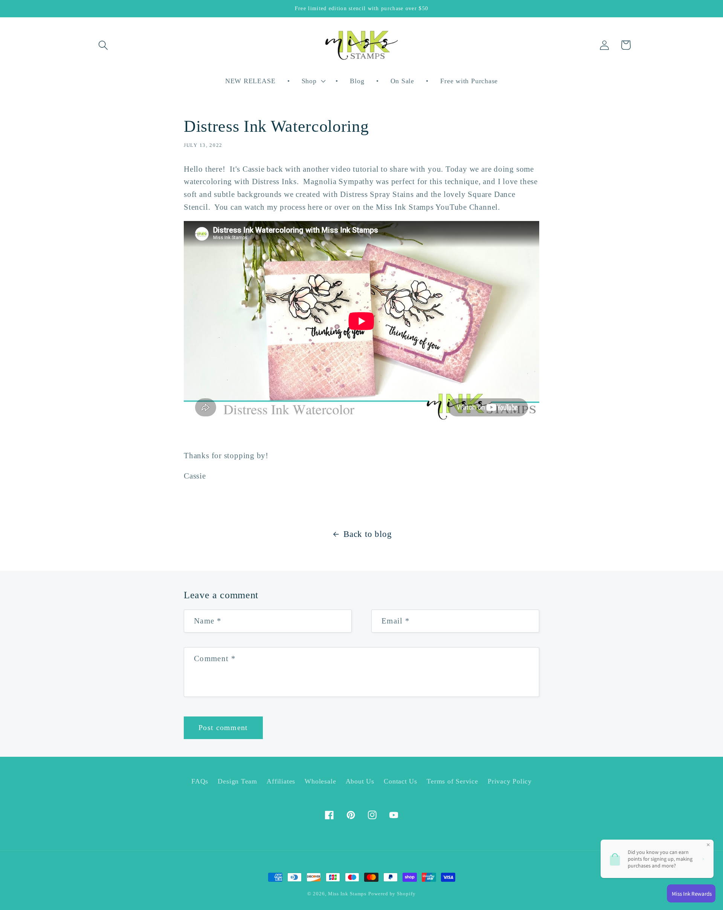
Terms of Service (452, 781)
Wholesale (320, 781)
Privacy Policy (510, 781)
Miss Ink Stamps (347, 893)
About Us (360, 781)
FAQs (199, 781)
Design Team (237, 781)
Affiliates (281, 781)
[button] (103, 45)
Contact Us (400, 781)
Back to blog (367, 534)
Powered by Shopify (391, 893)
